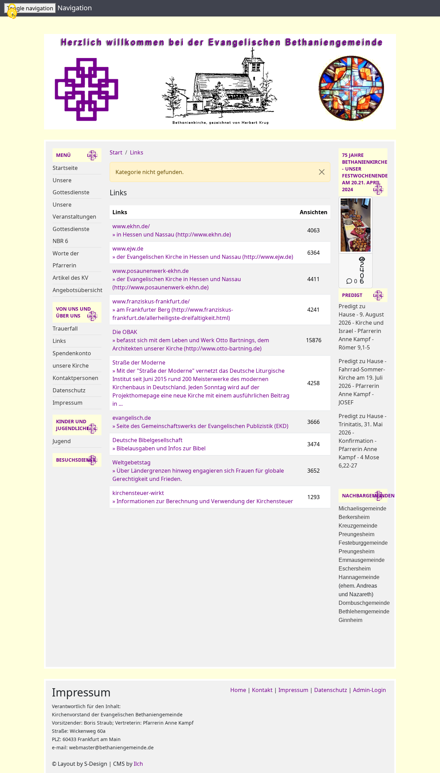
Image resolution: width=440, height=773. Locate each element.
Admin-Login (369, 690)
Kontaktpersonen (75, 378)
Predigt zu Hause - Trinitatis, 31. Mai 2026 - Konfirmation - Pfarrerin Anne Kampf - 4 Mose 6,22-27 (362, 440)
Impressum (67, 402)
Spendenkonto (72, 353)
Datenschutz (69, 390)
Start (116, 152)
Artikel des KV (70, 277)
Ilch (138, 764)
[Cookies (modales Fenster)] (12, 12)
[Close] (322, 172)
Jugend (62, 441)
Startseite (65, 168)
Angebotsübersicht (77, 290)
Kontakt (262, 690)
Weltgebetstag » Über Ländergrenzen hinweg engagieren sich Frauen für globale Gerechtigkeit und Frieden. (198, 471)
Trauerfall (65, 328)
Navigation (74, 7)
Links (59, 341)
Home (238, 690)
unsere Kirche (71, 365)
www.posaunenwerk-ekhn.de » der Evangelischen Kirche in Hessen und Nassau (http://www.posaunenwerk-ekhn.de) (176, 279)
